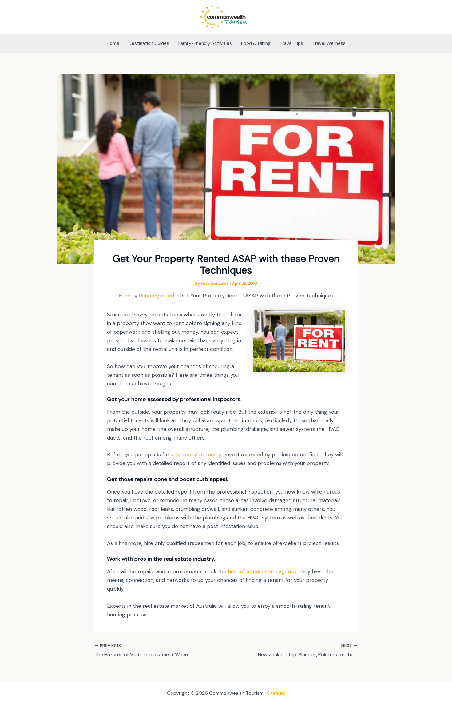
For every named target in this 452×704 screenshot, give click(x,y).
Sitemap (276, 693)
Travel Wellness (329, 43)
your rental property (196, 454)
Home (113, 43)
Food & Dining (256, 43)
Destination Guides (149, 43)
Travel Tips (291, 43)
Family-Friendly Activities (205, 43)
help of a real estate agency (262, 571)
